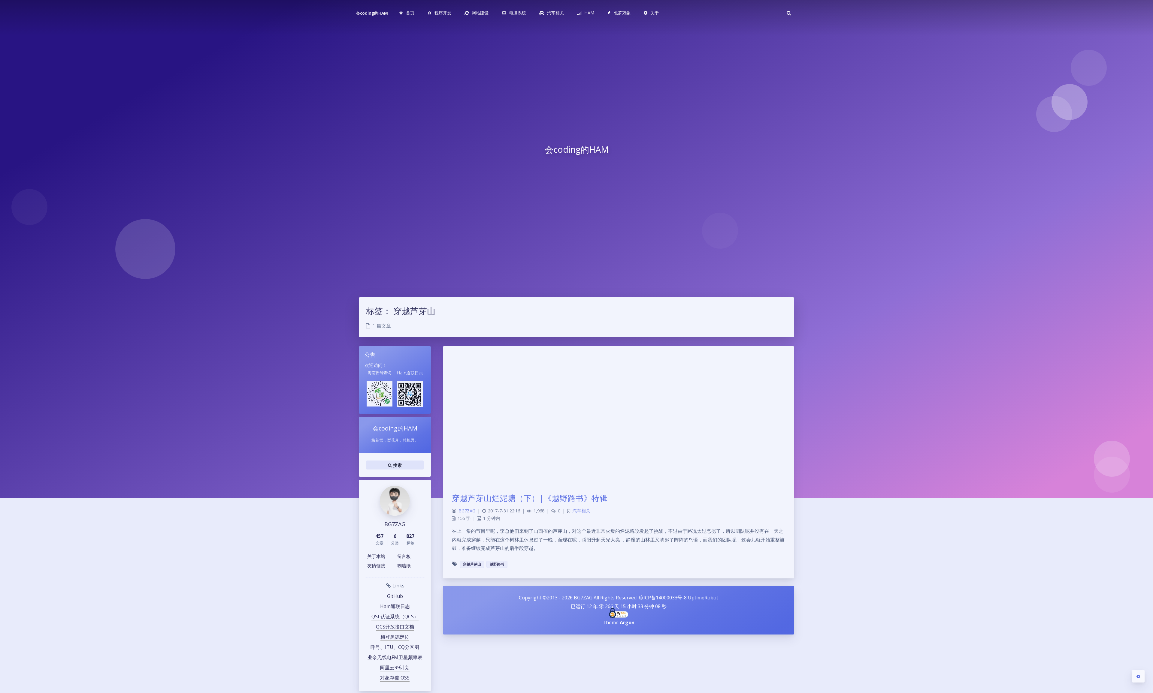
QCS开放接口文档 (395, 626)
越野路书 (497, 564)
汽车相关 (581, 511)
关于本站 (376, 556)
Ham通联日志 (395, 606)
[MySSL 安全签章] (618, 613)
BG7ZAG (466, 511)
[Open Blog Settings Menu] (1138, 676)
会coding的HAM (372, 13)
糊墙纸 (404, 565)
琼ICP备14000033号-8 (663, 597)
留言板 (404, 556)
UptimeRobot (703, 597)
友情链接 (376, 565)
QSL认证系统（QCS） (395, 616)
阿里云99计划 (395, 667)
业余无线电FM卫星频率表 (395, 657)
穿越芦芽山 (472, 564)
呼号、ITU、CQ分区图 (395, 647)
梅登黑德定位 (394, 637)
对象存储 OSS (395, 677)
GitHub (395, 596)
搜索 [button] (397, 465)
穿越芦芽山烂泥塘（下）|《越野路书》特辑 (529, 498)
